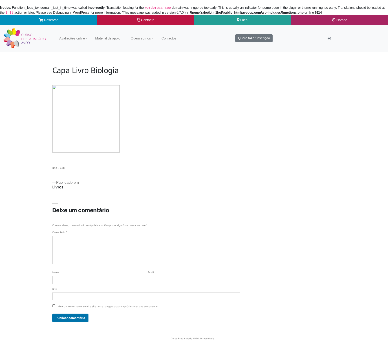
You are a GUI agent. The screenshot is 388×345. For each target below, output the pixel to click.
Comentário (59, 232)
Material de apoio (107, 38)
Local (243, 20)
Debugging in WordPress (71, 12)
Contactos (168, 38)
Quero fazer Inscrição (254, 38)
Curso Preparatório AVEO (185, 338)
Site (54, 289)
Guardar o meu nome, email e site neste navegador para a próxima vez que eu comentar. (108, 306)
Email (152, 272)
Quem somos (141, 38)
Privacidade (207, 338)
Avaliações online (72, 38)
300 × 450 (58, 168)
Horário (341, 20)
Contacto (147, 20)
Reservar (50, 20)
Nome (56, 272)
